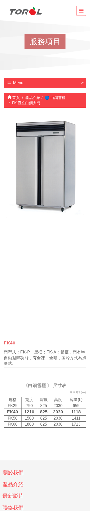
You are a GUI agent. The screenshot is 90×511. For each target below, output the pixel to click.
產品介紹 (13, 484)
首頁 (15, 97)
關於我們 (13, 472)
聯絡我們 (13, 507)
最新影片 (13, 496)
